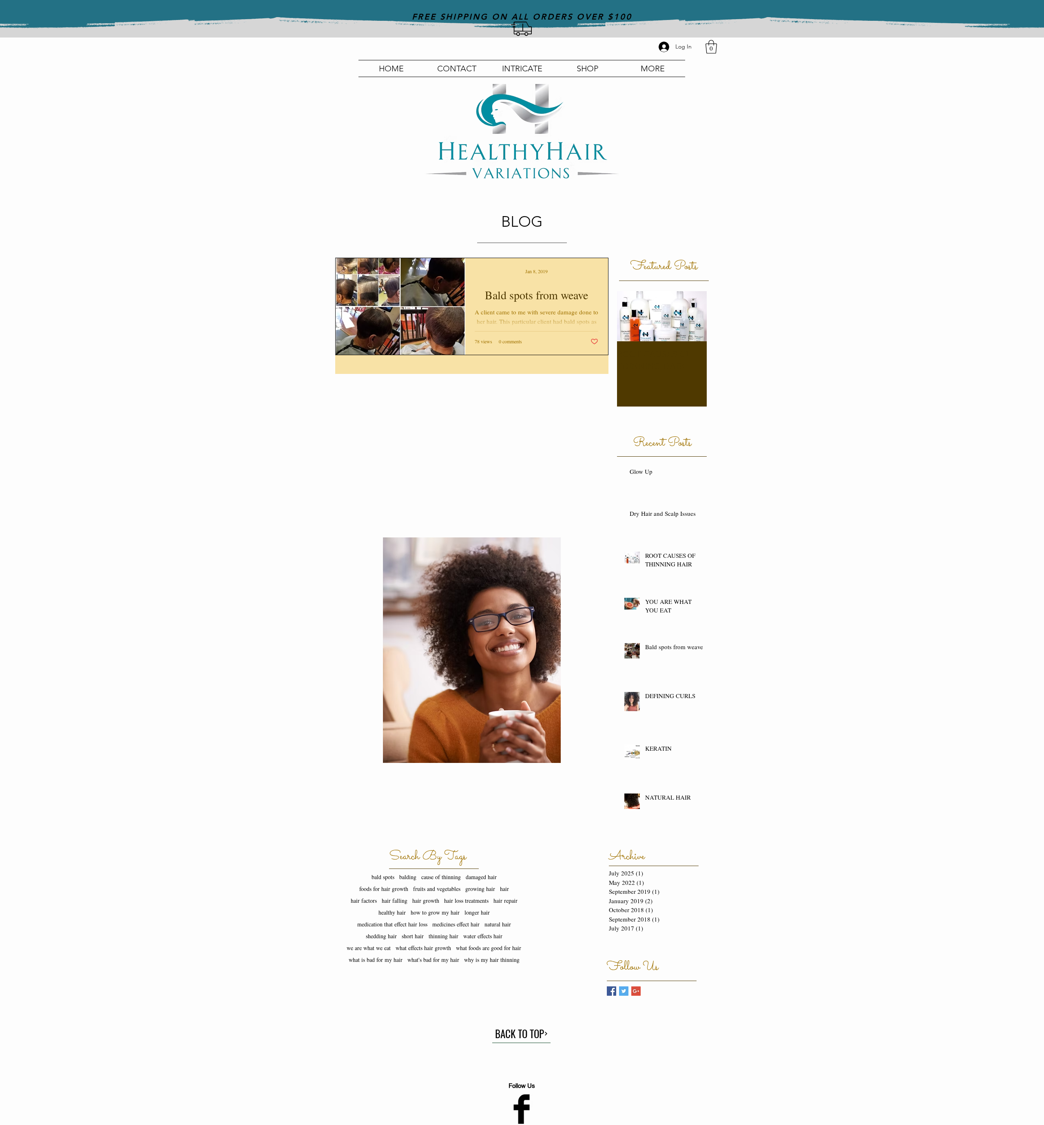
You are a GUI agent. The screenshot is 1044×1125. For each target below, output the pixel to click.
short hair (413, 936)
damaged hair (481, 876)
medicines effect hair (456, 924)
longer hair (477, 912)
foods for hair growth (383, 888)
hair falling (394, 900)
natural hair (497, 924)
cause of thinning (441, 876)
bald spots (383, 876)
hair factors (364, 900)
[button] (711, 46)
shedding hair (381, 936)
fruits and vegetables (436, 888)
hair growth (425, 900)
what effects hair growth (423, 947)
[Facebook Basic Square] (611, 991)
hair (504, 888)
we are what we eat (369, 947)
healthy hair (392, 912)
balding (407, 876)
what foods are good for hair (488, 947)
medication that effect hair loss (392, 924)
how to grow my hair (435, 912)
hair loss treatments (466, 900)
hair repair (505, 900)
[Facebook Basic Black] (522, 1109)
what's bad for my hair (433, 959)
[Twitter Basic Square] (623, 991)
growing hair (480, 888)
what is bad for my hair (376, 959)
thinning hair (443, 936)
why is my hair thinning (492, 959)
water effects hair (482, 936)
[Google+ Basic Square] (636, 991)
